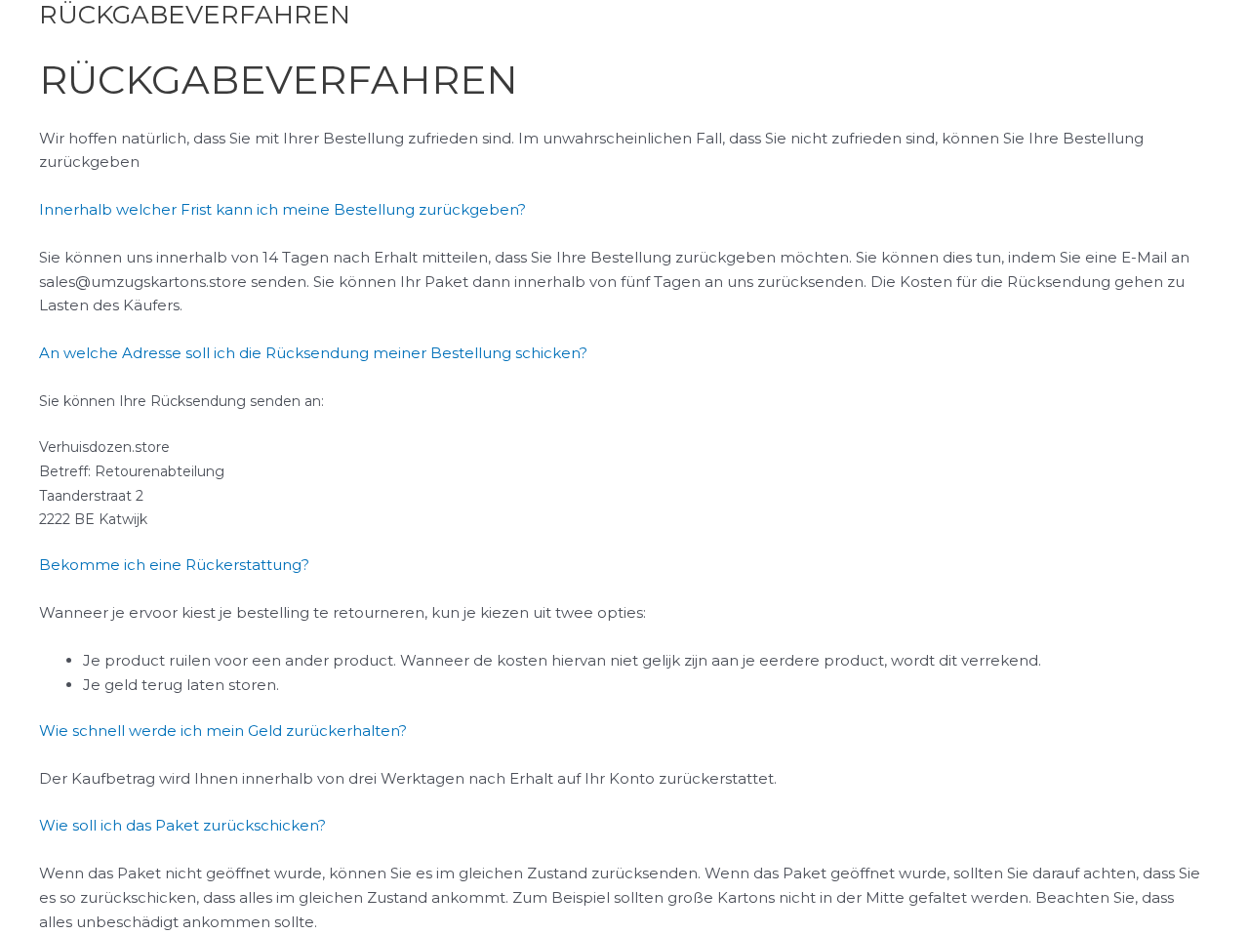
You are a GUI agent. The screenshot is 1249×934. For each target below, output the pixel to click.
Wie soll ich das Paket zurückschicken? (182, 825)
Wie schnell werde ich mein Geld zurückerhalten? (223, 730)
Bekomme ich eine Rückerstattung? (174, 564)
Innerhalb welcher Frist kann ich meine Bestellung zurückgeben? (282, 209)
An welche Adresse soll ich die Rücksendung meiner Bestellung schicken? (313, 353)
